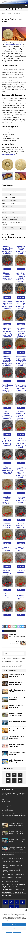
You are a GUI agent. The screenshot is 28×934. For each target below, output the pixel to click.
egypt (7, 631)
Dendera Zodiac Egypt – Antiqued (20, 525)
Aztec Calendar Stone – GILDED (20, 596)
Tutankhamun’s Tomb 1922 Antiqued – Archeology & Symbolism (20, 388)
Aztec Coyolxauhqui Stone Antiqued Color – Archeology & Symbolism (21, 472)
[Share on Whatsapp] (16, 626)
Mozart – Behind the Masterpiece (16, 706)
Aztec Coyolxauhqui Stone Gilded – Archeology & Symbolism (7, 470)
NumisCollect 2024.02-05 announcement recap (17, 840)
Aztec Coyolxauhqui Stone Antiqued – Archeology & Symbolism (21, 442)
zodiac (13, 631)
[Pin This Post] (9, 626)
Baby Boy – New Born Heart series (16, 737)
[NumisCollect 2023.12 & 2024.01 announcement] (5, 848)
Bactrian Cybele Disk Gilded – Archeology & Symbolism (21, 415)
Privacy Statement (17, 932)
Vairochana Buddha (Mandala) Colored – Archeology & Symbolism (7, 332)
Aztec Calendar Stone (7, 595)
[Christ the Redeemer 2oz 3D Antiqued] (5, 699)
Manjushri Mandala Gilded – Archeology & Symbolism (21, 249)
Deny (14, 928)
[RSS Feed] (21, 9)
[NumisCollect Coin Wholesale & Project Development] (14, 3)
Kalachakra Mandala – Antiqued (7, 572)
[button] (25, 910)
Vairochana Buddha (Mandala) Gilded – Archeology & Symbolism (21, 332)
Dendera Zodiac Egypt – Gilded (7, 525)
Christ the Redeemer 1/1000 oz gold (16, 761)
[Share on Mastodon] (18, 626)
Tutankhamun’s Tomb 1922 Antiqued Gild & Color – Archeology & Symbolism (20, 361)
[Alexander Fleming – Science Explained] (5, 683)
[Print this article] (14, 626)
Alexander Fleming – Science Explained (16, 683)
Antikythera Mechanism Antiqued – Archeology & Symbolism (21, 304)
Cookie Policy (9, 932)
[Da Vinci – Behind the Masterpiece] (5, 676)
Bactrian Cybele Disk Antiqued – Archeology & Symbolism (7, 415)
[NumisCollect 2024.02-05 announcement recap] (5, 840)
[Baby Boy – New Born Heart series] (5, 738)
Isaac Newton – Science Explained (17, 753)
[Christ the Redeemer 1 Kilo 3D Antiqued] (5, 691)
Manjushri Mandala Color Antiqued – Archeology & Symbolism (7, 249)
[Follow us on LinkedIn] (6, 9)
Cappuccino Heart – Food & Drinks (17, 730)
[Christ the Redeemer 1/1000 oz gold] (5, 761)
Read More (7, 269)
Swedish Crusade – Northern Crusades (15, 714)
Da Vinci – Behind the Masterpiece (16, 675)
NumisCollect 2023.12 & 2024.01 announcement (17, 848)
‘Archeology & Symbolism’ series (13, 44)
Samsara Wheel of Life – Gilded (7, 549)
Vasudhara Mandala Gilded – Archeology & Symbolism (7, 500)
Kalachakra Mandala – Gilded (20, 572)
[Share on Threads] (25, 626)
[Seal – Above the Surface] (5, 722)
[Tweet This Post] (5, 626)
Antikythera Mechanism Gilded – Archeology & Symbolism (7, 304)
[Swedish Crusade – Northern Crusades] (5, 714)
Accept (14, 924)
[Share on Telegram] (21, 626)
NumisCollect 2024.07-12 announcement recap (17, 832)
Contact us (4, 806)
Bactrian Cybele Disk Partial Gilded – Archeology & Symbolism (7, 441)
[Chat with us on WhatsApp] (18, 9)
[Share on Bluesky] (23, 626)
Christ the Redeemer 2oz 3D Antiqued (17, 698)
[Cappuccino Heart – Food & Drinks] (5, 730)
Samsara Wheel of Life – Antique (20, 549)
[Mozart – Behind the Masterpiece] (5, 707)
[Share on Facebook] (3, 626)
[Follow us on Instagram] (9, 9)
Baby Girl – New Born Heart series (16, 745)
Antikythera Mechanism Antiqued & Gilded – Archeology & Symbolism (21, 277)
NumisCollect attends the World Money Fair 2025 (17, 824)
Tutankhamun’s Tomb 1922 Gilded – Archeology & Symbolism (7, 388)
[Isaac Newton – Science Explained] (5, 753)
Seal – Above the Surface (17, 721)
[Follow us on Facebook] (12, 9)
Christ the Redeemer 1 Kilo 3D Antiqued (17, 691)
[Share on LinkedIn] (7, 626)
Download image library (8, 154)
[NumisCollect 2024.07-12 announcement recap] (5, 833)
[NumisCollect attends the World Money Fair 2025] (5, 825)
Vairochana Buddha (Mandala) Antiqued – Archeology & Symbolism (7, 361)
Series (9, 13)
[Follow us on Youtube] (15, 9)
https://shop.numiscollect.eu (18, 658)
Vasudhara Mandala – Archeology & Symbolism (21, 499)
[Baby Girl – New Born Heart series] (5, 746)
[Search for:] (14, 653)
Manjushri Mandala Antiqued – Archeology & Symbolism (7, 276)
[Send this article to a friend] (11, 626)
